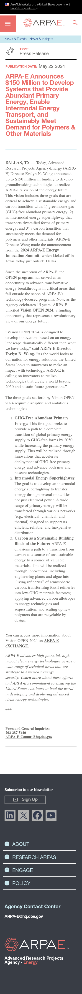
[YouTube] (51, 815)
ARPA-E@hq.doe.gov (24, 917)
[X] (23, 815)
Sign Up (30, 800)
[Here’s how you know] (41, 6)
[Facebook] (37, 815)
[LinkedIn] (10, 815)
